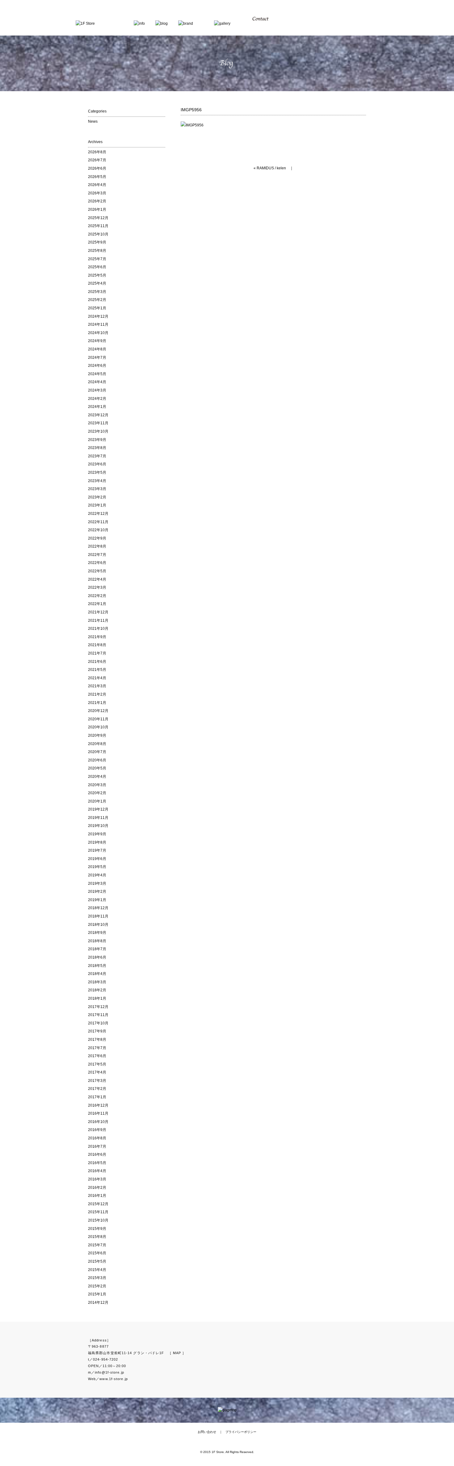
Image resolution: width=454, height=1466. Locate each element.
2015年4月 (97, 1270)
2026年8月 (97, 152)
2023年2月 (97, 497)
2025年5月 (97, 275)
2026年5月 (97, 177)
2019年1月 (97, 900)
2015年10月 (98, 1220)
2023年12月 (98, 415)
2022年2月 (97, 596)
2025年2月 (97, 300)
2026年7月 (97, 160)
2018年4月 (97, 974)
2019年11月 (98, 818)
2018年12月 (98, 908)
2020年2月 (97, 793)
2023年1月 (97, 505)
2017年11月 (98, 1015)
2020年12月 (98, 711)
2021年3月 (97, 686)
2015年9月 (97, 1229)
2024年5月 (97, 374)
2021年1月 (97, 703)
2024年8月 (97, 349)
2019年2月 (97, 891)
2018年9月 (97, 932)
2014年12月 (98, 1302)
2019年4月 (97, 875)
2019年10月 (98, 826)
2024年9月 (97, 341)
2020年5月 (97, 768)
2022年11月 (98, 522)
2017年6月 (97, 1056)
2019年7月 (97, 850)
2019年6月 (97, 859)
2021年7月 (97, 653)
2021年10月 (98, 628)
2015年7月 (97, 1245)
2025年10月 (98, 234)
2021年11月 (98, 620)
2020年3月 (97, 785)
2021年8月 (97, 645)
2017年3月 (97, 1080)
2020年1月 (97, 801)
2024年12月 (98, 316)
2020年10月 (98, 727)
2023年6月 (97, 464)
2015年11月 (98, 1212)
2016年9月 (97, 1130)
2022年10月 (98, 530)
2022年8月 (97, 546)
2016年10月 (98, 1122)
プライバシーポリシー (240, 1432)
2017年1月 (97, 1097)
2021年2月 (97, 694)
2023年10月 (98, 431)
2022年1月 (97, 604)
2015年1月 (97, 1294)
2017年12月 (98, 1007)
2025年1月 (97, 308)
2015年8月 (97, 1237)
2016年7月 (97, 1146)
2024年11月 (98, 324)
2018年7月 (97, 949)
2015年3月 (97, 1278)
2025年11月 (98, 226)
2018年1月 (97, 998)
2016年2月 (97, 1187)
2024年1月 (97, 407)
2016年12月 (98, 1105)
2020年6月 (97, 760)
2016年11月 (98, 1113)
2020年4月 (97, 776)
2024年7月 (97, 357)
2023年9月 (97, 440)
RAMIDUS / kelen (271, 168)
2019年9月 (97, 834)
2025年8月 (97, 250)
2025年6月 (97, 267)
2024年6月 (97, 365)
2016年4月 (97, 1171)
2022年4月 (97, 579)
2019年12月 (98, 809)
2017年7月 (97, 1048)
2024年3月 (97, 390)
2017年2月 (97, 1089)
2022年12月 (98, 513)
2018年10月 (98, 924)
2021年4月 (97, 678)
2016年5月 (97, 1163)
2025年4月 (97, 283)
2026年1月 (97, 209)
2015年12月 (98, 1204)
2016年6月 (97, 1154)
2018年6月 (97, 957)
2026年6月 (97, 168)
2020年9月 (97, 735)
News (93, 121)
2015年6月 (97, 1253)
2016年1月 (97, 1195)
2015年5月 (97, 1261)
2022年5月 (97, 571)
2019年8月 (97, 842)
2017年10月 (98, 1023)
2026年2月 (97, 201)
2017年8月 (97, 1039)
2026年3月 (97, 193)
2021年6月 (97, 661)
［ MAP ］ (177, 1353)
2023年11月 (98, 423)
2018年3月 (97, 982)
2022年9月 (97, 538)
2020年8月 (97, 744)
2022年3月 (97, 587)
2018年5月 (97, 966)
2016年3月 (97, 1179)
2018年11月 (98, 916)
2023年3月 (97, 489)
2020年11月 (98, 719)
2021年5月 (97, 669)
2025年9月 (97, 242)
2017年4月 (97, 1072)
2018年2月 (97, 990)
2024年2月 (97, 398)
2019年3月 (97, 883)
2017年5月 (97, 1064)
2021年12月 (98, 612)
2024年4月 (97, 382)
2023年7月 (97, 456)
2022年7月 (97, 555)
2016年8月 (97, 1138)
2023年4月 (97, 481)
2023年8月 (97, 448)
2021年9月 (97, 637)
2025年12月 (98, 218)
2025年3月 (97, 292)
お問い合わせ (207, 1432)
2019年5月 (97, 867)
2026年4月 (97, 185)
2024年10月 (98, 333)
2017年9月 (97, 1031)
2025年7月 (97, 259)
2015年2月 (97, 1286)
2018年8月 (97, 941)
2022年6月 (97, 563)
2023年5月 (97, 472)
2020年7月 (97, 752)
